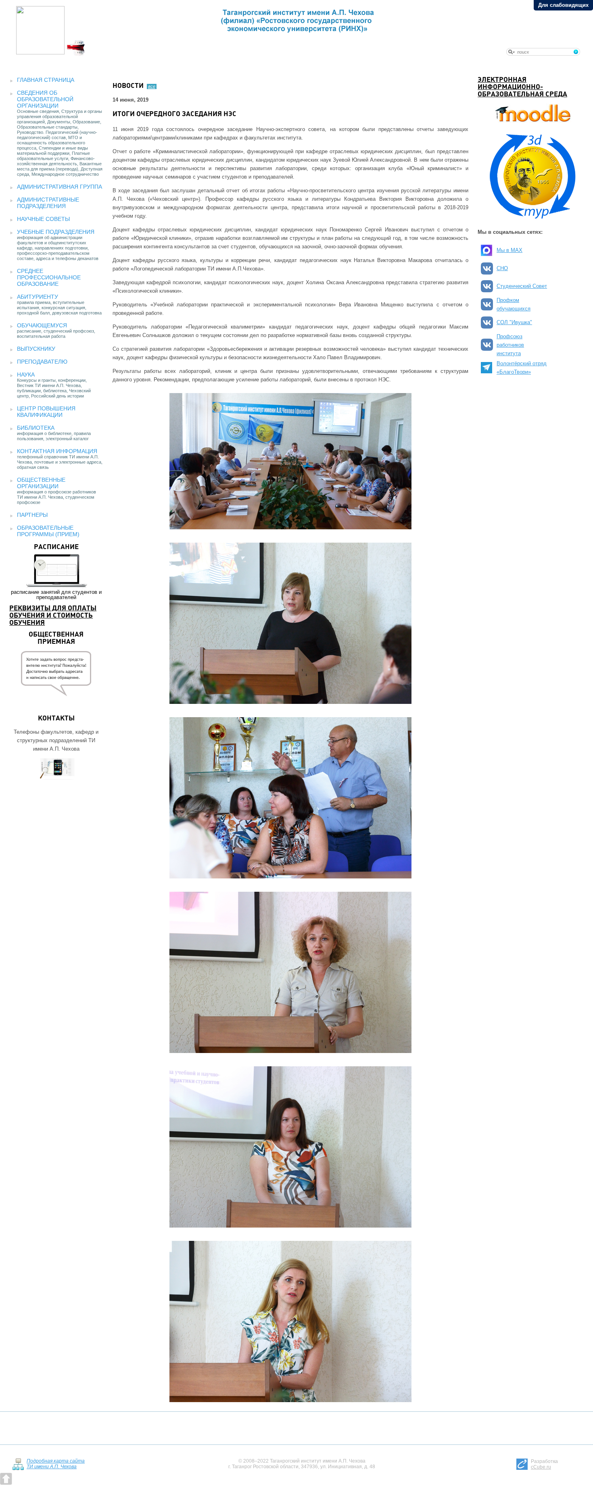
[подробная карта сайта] (18, 1468)
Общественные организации (41, 483)
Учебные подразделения (55, 232)
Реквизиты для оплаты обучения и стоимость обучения (52, 616)
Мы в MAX (509, 250)
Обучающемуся (42, 325)
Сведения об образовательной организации (45, 99)
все (151, 86)
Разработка (544, 1464)
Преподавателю (42, 361)
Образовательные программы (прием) (48, 530)
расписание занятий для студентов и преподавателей (56, 572)
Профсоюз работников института (510, 344)
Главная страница (45, 80)
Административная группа (59, 186)
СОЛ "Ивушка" (514, 322)
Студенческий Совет (522, 286)
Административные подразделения (48, 202)
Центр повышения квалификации (46, 411)
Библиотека (35, 428)
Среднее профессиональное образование (49, 277)
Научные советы (43, 219)
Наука (26, 374)
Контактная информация (57, 451)
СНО (502, 268)
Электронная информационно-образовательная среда (522, 87)
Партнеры (32, 515)
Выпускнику (36, 348)
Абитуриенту (37, 296)
